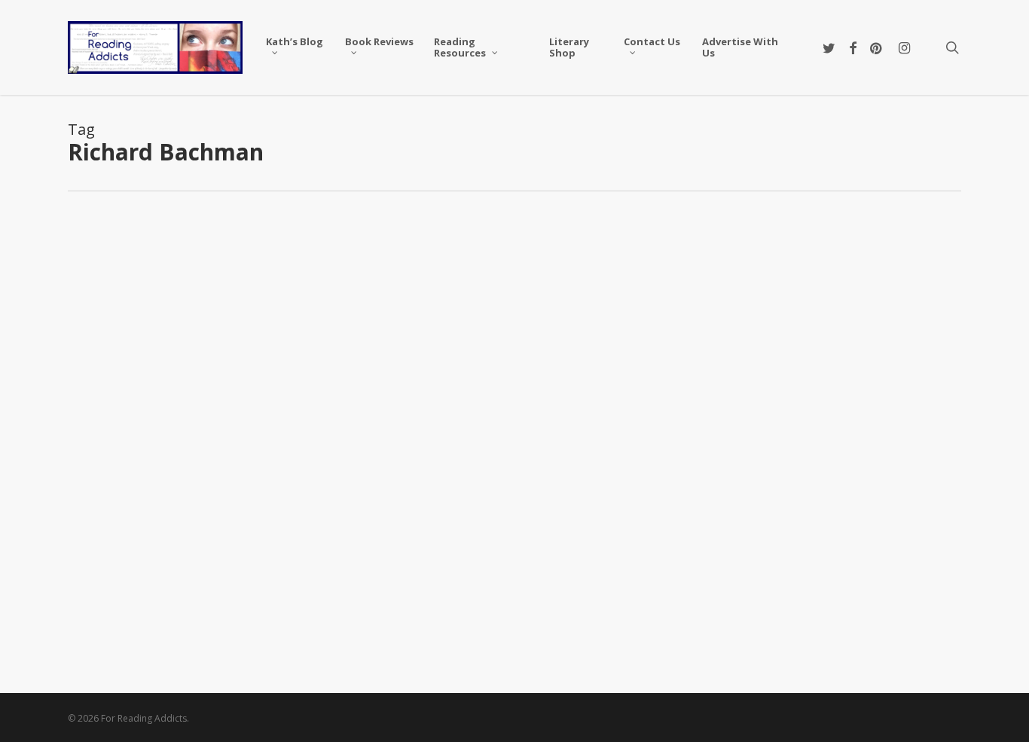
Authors (114, 245)
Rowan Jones (125, 630)
